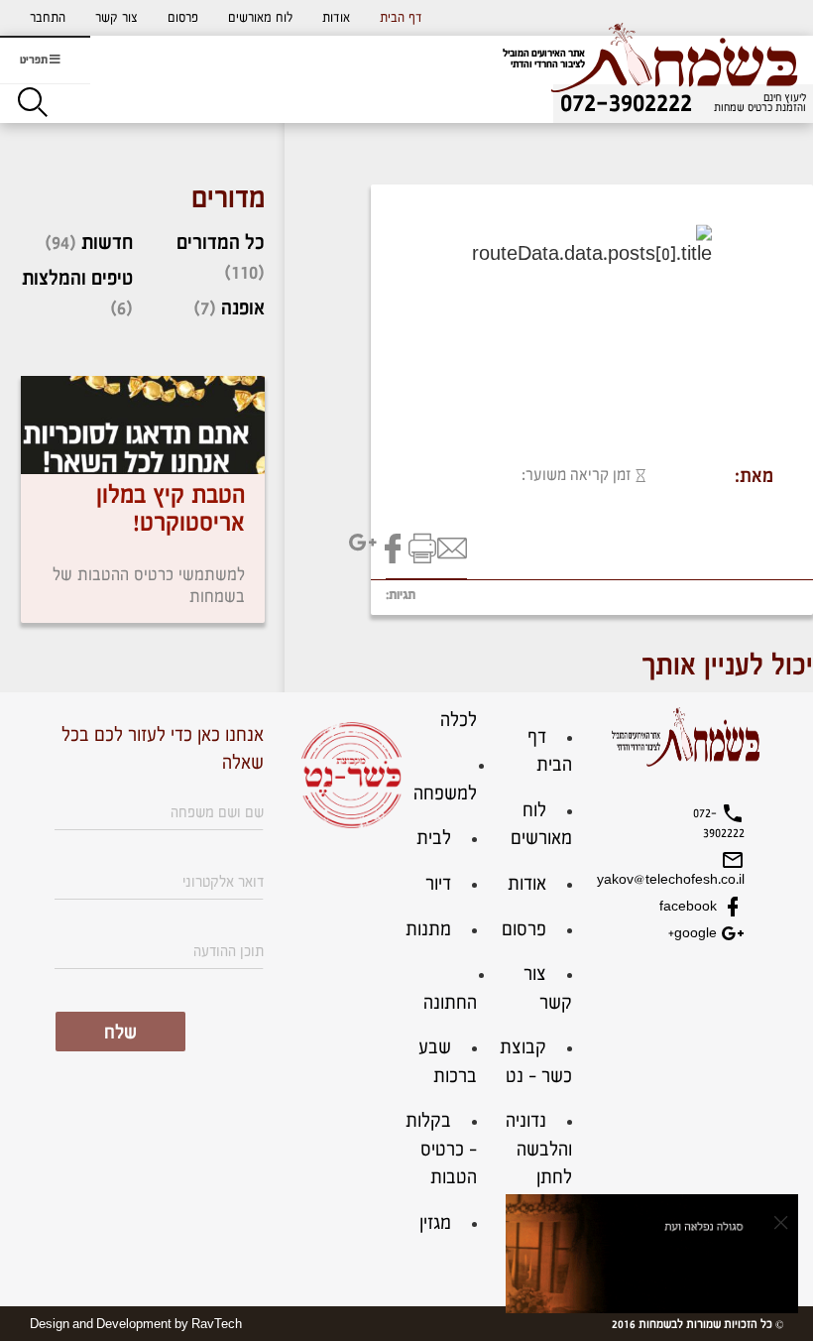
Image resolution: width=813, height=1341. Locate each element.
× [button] (780, 1222)
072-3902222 (718, 823)
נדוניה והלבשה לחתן (539, 1149)
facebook (690, 907)
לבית (433, 838)
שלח (120, 1033)
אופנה (243, 308)
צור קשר (116, 18)
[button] (47, 18)
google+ (694, 933)
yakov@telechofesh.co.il (699, 880)
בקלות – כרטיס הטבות (441, 1149)
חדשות (107, 243)
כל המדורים (220, 243)
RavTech (216, 1324)
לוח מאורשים (260, 18)
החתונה (450, 1003)
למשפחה (445, 794)
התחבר (47, 18)
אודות (336, 18)
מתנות (428, 929)
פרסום (183, 18)
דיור (438, 884)
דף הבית (401, 18)
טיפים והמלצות (77, 279)
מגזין (435, 1223)
